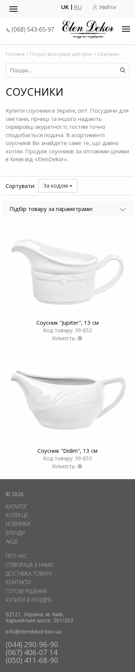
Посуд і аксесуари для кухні (61, 53)
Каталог (16, 506)
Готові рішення (26, 591)
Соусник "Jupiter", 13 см (67, 322)
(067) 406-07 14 (31, 652)
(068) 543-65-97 (33, 29)
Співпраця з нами (29, 564)
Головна (15, 53)
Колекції (16, 515)
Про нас (16, 555)
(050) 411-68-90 (32, 660)
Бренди (15, 532)
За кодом (56, 185)
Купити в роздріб (29, 599)
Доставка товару (29, 573)
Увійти (107, 7)
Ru (78, 7)
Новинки (18, 523)
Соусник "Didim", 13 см (68, 450)
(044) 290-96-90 (32, 644)
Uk (65, 7)
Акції (11, 541)
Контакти (18, 582)
